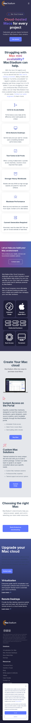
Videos (5, 675)
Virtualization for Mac (9, 650)
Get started (15, 39)
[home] (8, 3)
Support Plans (7, 683)
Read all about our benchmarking (15, 528)
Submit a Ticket (8, 668)
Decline (15, 716)
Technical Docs (8, 665)
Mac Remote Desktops (10, 653)
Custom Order (15, 485)
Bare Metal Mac (8, 655)
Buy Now (15, 437)
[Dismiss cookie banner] (25, 686)
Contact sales (15, 262)
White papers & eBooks (10, 673)
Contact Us (6, 680)
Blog (4, 670)
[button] (28, 3)
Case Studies (7, 678)
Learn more (5, 592)
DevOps (5, 658)
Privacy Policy (18, 701)
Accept (15, 712)
